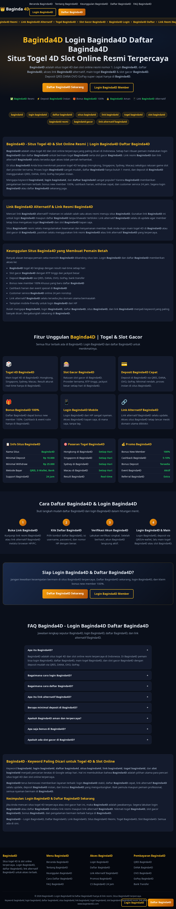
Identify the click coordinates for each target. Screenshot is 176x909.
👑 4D (14, 9)
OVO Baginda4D (143, 873)
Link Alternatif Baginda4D (104, 873)
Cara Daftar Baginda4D (59, 878)
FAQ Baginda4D (142, 3)
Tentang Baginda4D (66, 3)
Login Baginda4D (42, 12)
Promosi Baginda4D (101, 878)
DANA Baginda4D (143, 867)
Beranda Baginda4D (41, 3)
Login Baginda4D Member (111, 87)
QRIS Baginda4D (143, 862)
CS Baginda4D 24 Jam (102, 884)
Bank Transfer (141, 884)
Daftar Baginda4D (120, 3)
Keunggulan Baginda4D (94, 3)
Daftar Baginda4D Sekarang (65, 87)
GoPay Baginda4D (143, 878)
